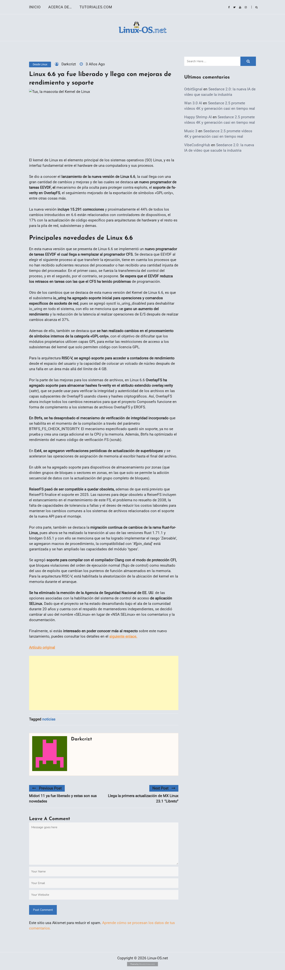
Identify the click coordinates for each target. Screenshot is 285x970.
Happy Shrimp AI (198, 117)
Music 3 (190, 131)
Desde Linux (40, 64)
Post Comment (43, 910)
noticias (48, 719)
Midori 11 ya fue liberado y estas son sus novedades (63, 798)
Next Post (160, 788)
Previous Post (50, 788)
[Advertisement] (103, 683)
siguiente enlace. (123, 636)
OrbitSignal (193, 89)
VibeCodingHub (197, 145)
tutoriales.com (95, 7)
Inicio (35, 7)
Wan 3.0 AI (193, 103)
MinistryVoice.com (147, 964)
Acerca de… (60, 7)
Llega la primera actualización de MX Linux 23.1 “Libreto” (143, 798)
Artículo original (42, 647)
